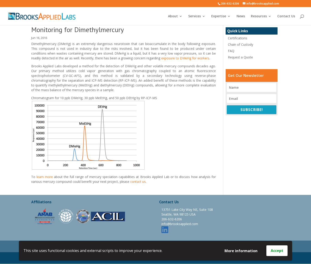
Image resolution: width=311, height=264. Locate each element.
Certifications (237, 38)
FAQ (231, 51)
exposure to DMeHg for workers (185, 58)
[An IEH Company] (66, 216)
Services (194, 16)
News (241, 16)
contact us (138, 181)
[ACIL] (108, 216)
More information (240, 250)
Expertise (218, 16)
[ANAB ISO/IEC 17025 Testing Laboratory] (44, 216)
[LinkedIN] (164, 229)
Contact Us (286, 16)
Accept (277, 250)
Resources (259, 16)
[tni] (83, 216)
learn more (44, 177)
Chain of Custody (240, 44)
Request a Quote (240, 57)
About (173, 16)
